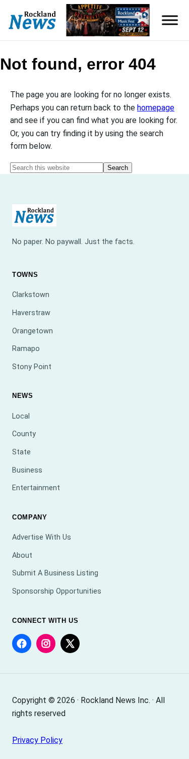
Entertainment (36, 488)
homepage (155, 107)
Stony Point (31, 367)
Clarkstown (30, 294)
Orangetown (32, 331)
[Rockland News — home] (32, 20)
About (22, 555)
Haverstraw (31, 313)
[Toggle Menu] (170, 20)
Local (21, 416)
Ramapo (26, 348)
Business (27, 470)
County (24, 434)
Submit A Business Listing (55, 573)
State (21, 452)
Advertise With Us (41, 537)
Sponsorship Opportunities (56, 591)
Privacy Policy (37, 740)
